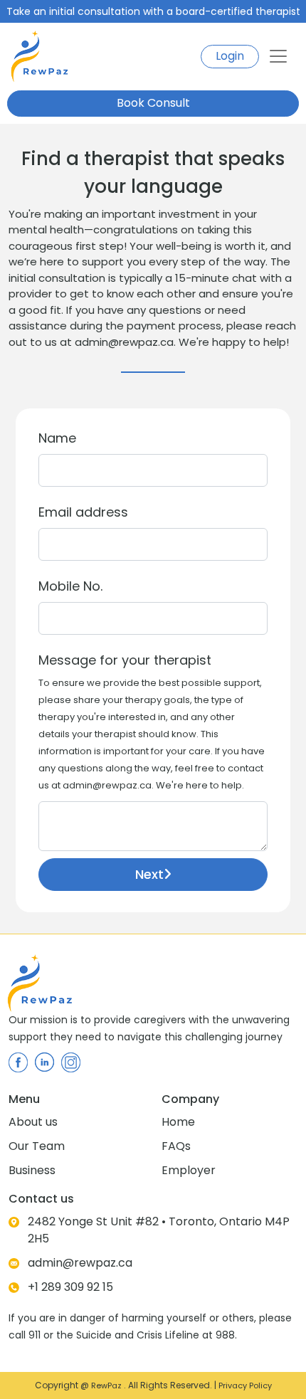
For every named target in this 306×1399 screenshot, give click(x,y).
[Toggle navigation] (278, 56)
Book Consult (153, 103)
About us (33, 1122)
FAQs (176, 1146)
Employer (189, 1170)
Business (32, 1170)
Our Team (37, 1146)
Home (178, 1122)
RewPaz (107, 1385)
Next (149, 874)
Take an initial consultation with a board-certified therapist (153, 11)
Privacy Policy (245, 1385)
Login (230, 56)
